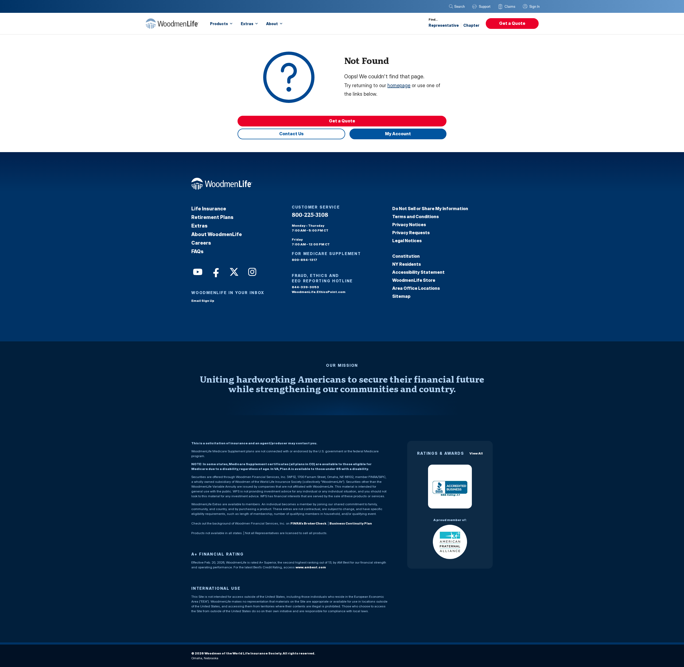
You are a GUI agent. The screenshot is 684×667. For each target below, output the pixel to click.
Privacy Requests (411, 232)
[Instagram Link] (252, 271)
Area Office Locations (416, 288)
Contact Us (291, 133)
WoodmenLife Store (413, 280)
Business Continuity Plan (350, 523)
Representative (444, 25)
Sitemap (401, 296)
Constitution (406, 256)
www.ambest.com (311, 567)
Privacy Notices (409, 224)
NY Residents (406, 264)
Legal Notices (407, 240)
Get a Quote (512, 23)
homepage (398, 85)
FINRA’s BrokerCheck (308, 523)
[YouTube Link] (197, 271)
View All (476, 453)
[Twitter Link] (233, 271)
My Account (398, 133)
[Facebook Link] (215, 271)
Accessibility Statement (418, 272)
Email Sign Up (202, 301)
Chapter (471, 25)
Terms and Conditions (415, 216)
